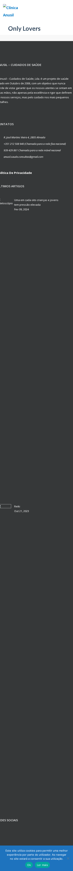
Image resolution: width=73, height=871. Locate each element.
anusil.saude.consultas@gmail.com (23, 157)
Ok (29, 865)
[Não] (68, 858)
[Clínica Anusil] (16, 11)
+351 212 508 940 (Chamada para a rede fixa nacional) (35, 144)
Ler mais (42, 865)
